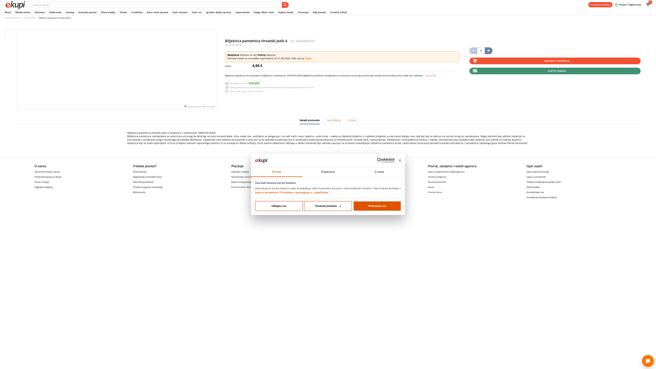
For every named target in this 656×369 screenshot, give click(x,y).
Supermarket (242, 12)
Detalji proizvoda (310, 121)
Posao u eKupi (42, 181)
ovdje (308, 58)
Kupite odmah (557, 71)
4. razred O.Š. (30, 18)
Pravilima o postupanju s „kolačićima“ (305, 192)
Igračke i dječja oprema (218, 12)
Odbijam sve (278, 205)
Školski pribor (22, 12)
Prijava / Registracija (630, 4)
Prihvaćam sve (377, 205)
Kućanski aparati (88, 12)
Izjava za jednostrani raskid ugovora (446, 171)
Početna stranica (12, 18)
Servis (431, 187)
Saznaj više (430, 75)
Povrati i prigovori (437, 176)
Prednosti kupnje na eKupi (48, 176)
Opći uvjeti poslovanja (538, 171)
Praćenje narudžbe (600, 4)
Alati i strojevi (180, 12)
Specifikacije (334, 120)
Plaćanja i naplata (240, 171)
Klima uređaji (108, 12)
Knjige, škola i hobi (264, 12)
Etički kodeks (533, 187)
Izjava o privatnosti (536, 176)
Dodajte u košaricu (557, 61)
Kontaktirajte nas (535, 192)
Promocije (303, 12)
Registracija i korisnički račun (147, 176)
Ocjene (352, 120)
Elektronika (55, 12)
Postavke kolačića (326, 205)
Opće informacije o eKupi (47, 171)
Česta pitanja (139, 171)
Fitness (123, 12)
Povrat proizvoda (437, 181)
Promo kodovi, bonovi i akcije (246, 187)
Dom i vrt (197, 12)
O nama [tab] (379, 171)
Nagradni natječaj (43, 187)
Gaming (70, 12)
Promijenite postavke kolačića (542, 197)
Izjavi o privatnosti (267, 192)
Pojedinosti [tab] (328, 171)
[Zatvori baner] (400, 160)
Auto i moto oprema (157, 12)
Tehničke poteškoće (143, 181)
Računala (40, 12)
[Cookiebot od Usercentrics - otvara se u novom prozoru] (380, 160)
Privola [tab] (276, 171)
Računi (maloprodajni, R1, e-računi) (249, 181)
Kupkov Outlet (285, 12)
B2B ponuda (319, 12)
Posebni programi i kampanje (148, 187)
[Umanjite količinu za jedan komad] (473, 50)
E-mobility (137, 12)
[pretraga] (285, 5)
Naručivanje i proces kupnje (245, 176)
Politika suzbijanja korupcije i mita (544, 181)
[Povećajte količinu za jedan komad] (489, 50)
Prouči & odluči (338, 12)
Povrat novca (435, 192)
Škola (8, 12)
